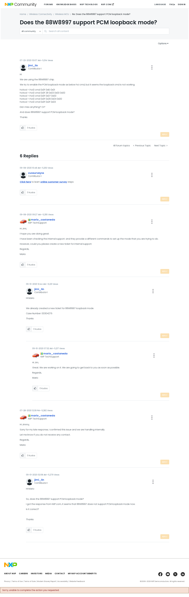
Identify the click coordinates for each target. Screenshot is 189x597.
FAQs (172, 4)
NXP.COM (106, 4)
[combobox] (105, 31)
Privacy (7, 581)
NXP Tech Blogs (89, 4)
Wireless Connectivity (40, 14)
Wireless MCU (62, 14)
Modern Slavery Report (46, 581)
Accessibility (62, 581)
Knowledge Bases (66, 4)
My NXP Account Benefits (82, 573)
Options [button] (162, 43)
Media (48, 573)
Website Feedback (77, 581)
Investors (36, 573)
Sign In (182, 4)
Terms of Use (17, 581)
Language (160, 4)
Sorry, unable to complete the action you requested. (30, 590)
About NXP (10, 573)
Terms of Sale (30, 581)
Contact (60, 573)
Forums (48, 4)
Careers (23, 573)
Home (23, 14)
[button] (151, 67)
